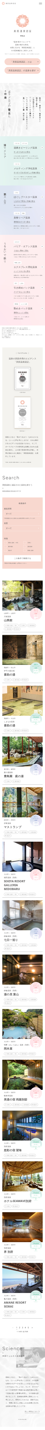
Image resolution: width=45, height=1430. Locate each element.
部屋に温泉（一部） (13, 542)
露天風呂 (10, 546)
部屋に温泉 (31, 550)
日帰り (29, 542)
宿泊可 (10, 550)
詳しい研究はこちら (31, 1411)
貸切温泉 (30, 546)
